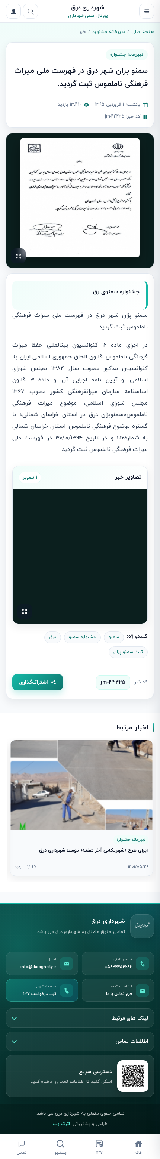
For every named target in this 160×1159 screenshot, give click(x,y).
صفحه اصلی (142, 32)
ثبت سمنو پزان (128, 652)
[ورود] (13, 11)
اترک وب (61, 1124)
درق (52, 637)
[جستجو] (30, 11)
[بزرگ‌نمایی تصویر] (80, 197)
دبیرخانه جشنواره (108, 32)
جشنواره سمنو (82, 637)
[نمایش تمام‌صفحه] (18, 255)
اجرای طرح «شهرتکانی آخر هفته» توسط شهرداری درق (93, 850)
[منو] (146, 11)
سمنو (114, 637)
